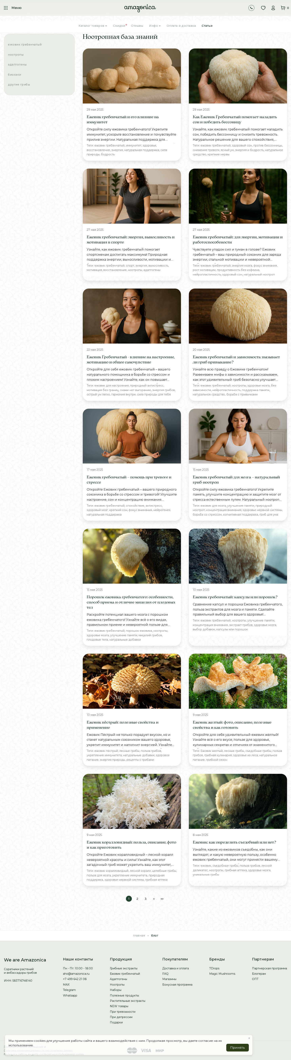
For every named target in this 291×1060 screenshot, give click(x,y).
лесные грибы (129, 751)
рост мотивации (204, 270)
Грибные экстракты (123, 968)
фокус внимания (265, 265)
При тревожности (122, 1011)
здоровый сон (242, 145)
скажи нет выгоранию (135, 390)
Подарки (116, 1022)
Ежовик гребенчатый (25, 44)
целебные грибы (164, 871)
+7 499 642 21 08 (75, 979)
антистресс (154, 505)
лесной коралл (140, 871)
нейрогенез (161, 510)
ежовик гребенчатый (109, 145)
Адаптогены (17, 64)
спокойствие (135, 505)
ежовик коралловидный (111, 871)
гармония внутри (123, 394)
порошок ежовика (139, 631)
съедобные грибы (258, 751)
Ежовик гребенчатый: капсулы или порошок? (235, 597)
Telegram (69, 990)
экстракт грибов (241, 625)
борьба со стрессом (207, 514)
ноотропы (135, 270)
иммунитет (133, 145)
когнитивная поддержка (240, 514)
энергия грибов (163, 390)
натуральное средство (209, 394)
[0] (283, 8)
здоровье (149, 145)
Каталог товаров (92, 26)
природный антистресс (147, 385)
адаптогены (152, 270)
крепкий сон (118, 510)
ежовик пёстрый (106, 751)
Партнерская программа (269, 968)
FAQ (165, 973)
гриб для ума (269, 514)
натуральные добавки (125, 639)
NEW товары (119, 1006)
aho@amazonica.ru (76, 973)
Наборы (115, 990)
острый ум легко (98, 394)
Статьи (207, 26)
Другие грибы (19, 84)
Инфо (154, 26)
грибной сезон (216, 760)
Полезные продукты (124, 995)
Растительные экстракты (127, 1001)
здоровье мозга (258, 385)
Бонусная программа (177, 984)
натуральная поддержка (141, 150)
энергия (117, 150)
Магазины (169, 979)
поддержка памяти (255, 390)
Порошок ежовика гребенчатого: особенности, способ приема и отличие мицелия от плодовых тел (131, 602)
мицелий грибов (150, 635)
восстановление (98, 150)
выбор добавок (204, 629)
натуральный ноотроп (259, 274)
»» (162, 898)
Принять (237, 1048)
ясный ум (227, 150)
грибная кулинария (218, 755)
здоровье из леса (245, 755)
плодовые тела (97, 639)
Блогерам (259, 973)
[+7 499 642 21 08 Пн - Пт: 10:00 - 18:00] (251, 8)
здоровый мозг (97, 510)
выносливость (158, 265)
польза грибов (151, 751)
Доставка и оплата (175, 968)
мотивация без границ (103, 390)
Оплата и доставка (181, 26)
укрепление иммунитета (104, 755)
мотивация (94, 270)
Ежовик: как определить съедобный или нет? (234, 842)
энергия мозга (242, 265)
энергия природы (112, 760)
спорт (130, 265)
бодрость (108, 154)
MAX (66, 984)
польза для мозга (99, 875)
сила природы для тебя (154, 394)
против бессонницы (267, 145)
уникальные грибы (206, 874)
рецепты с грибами (140, 760)
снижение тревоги (206, 150)
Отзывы (137, 26)
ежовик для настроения (111, 385)
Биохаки (14, 74)
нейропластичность (207, 274)
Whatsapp (70, 995)
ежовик (206, 865)
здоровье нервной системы (262, 510)
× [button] (249, 1038)
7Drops (214, 968)
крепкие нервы (218, 154)
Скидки (119, 26)
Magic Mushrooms (222, 973)
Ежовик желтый (212, 751)
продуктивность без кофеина (238, 270)
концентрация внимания (223, 510)
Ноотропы (16, 54)
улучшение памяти (240, 505)
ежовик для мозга (213, 505)
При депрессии (121, 1017)
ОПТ (255, 979)
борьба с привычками (242, 394)
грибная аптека (156, 879)
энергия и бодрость (249, 150)
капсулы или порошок (232, 629)
